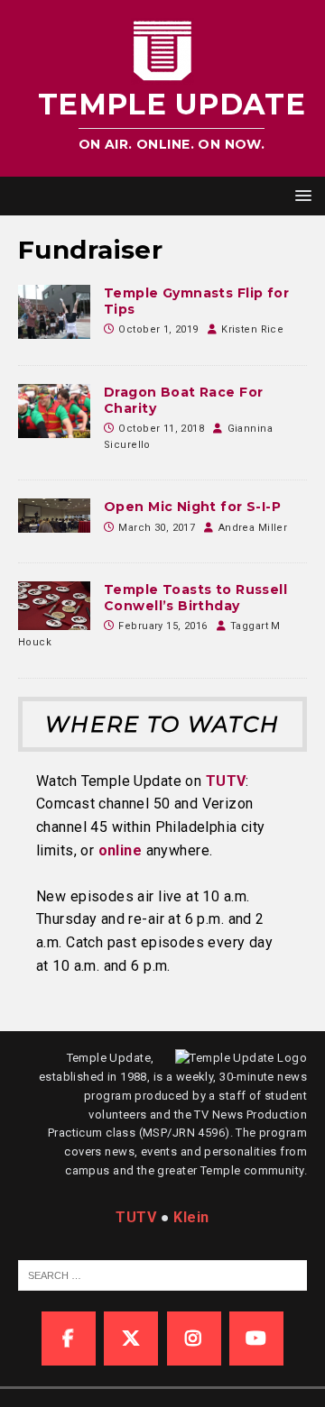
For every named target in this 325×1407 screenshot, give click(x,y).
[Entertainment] (54, 312)
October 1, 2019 (158, 329)
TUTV (226, 781)
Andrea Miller (252, 528)
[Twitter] (131, 1338)
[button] (300, 195)
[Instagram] (194, 1338)
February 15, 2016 (162, 626)
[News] (54, 411)
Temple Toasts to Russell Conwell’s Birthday (195, 597)
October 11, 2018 (161, 428)
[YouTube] (256, 1338)
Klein (191, 1217)
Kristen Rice (252, 329)
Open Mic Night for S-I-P (192, 506)
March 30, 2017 (156, 528)
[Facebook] (69, 1338)
